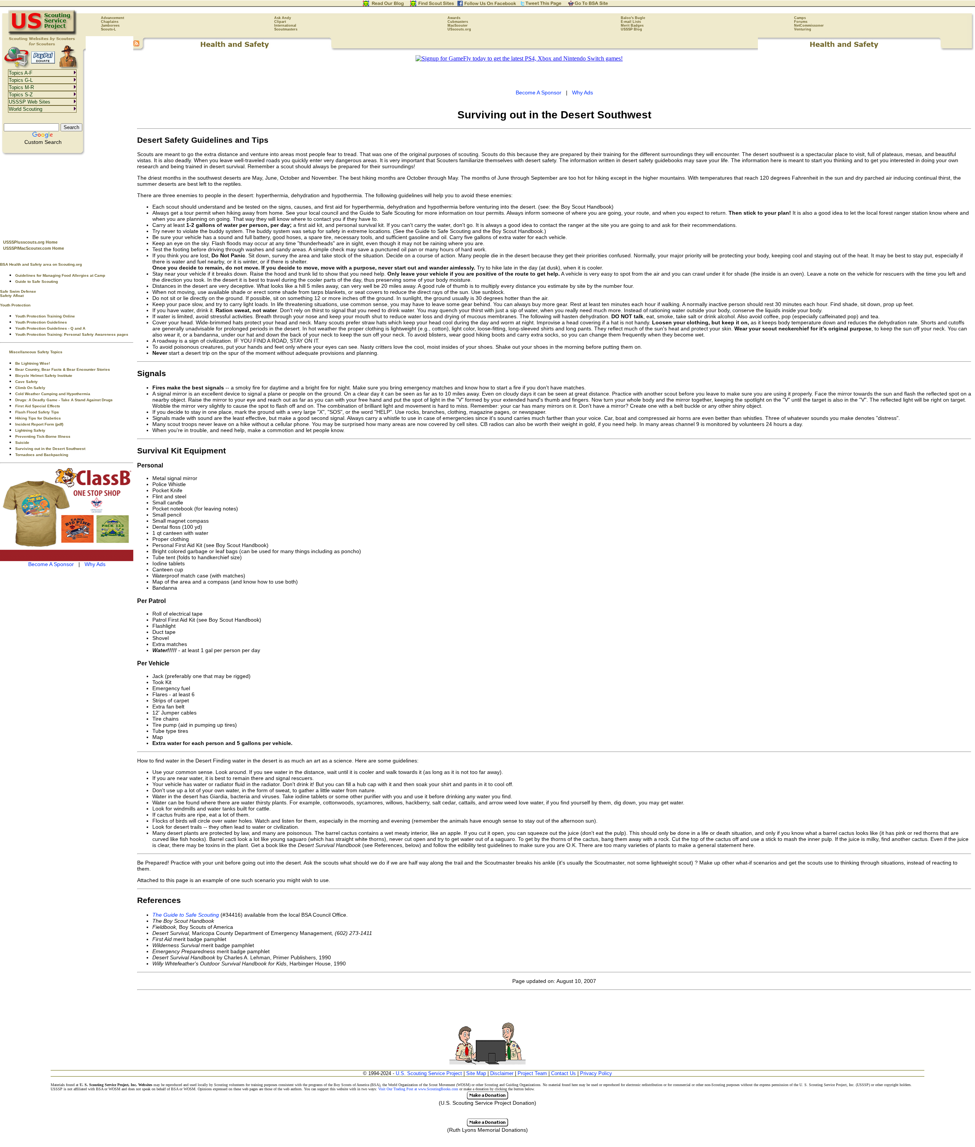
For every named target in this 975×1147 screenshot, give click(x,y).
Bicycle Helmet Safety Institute (43, 375)
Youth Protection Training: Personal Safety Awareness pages (71, 334)
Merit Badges (632, 25)
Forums (800, 22)
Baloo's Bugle (633, 18)
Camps (800, 18)
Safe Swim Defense (18, 291)
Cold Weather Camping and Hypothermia (52, 394)
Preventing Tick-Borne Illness (42, 436)
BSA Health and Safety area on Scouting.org (41, 264)
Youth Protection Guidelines (41, 322)
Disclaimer (501, 1073)
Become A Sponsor (51, 564)
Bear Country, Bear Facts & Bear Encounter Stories (62, 369)
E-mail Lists (631, 22)
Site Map (476, 1073)
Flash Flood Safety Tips (37, 412)
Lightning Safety (30, 430)
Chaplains (109, 22)
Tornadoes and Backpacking (41, 455)
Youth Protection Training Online (45, 316)
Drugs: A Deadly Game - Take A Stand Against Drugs (64, 400)
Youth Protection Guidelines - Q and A (50, 328)
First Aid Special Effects (37, 406)
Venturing (802, 29)
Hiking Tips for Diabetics (38, 418)
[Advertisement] (67, 194)
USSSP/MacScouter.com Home (33, 248)
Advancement (112, 18)
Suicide (22, 442)
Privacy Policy (596, 1073)
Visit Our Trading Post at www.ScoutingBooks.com (418, 1089)
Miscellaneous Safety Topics (35, 352)
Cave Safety (26, 382)
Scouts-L (108, 29)
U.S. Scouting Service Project (429, 1073)
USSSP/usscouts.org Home (30, 242)
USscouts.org (459, 29)
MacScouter (458, 25)
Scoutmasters (285, 29)
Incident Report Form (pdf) (39, 424)
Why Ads (95, 564)
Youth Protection (15, 305)
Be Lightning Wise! (32, 363)
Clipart (280, 22)
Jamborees (110, 25)
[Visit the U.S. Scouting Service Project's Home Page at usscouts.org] (43, 34)
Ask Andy (282, 18)
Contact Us (563, 1073)
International (285, 25)
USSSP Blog (631, 29)
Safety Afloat (12, 296)
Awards (454, 18)
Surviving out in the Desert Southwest (50, 449)
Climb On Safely (30, 388)
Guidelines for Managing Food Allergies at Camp (60, 275)
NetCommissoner (809, 25)
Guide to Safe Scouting (36, 281)
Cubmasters (458, 22)
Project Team (532, 1073)
